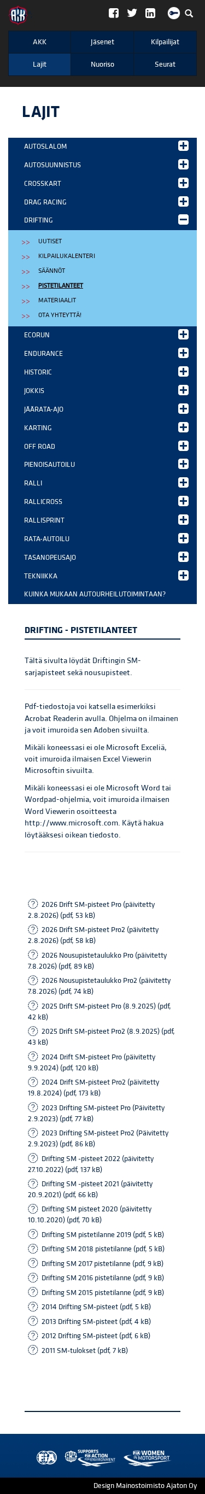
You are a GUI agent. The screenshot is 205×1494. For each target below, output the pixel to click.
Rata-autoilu (46, 539)
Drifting (38, 220)
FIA (44, 1458)
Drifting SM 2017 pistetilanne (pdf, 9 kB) (102, 1264)
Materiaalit (57, 300)
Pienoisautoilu (49, 464)
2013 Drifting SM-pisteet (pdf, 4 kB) (96, 1322)
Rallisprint (44, 520)
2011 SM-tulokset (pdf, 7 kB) (85, 1351)
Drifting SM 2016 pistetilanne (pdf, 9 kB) (103, 1278)
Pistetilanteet (60, 286)
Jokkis (34, 390)
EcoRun (37, 335)
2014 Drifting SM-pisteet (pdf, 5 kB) (96, 1307)
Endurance (43, 353)
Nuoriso (102, 64)
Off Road (39, 446)
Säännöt (51, 271)
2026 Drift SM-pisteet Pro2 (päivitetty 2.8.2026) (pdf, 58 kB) (93, 935)
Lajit (39, 64)
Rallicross (43, 501)
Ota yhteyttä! (59, 315)
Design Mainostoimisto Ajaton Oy (145, 1486)
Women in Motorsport (87, 1458)
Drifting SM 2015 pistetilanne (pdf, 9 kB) (103, 1293)
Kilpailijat (165, 42)
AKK (39, 42)
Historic (38, 372)
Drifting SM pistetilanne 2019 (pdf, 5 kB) (103, 1235)
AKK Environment (66, 1458)
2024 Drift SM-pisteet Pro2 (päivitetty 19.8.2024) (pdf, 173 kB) (93, 1087)
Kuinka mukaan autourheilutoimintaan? (95, 594)
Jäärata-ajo (43, 409)
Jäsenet (102, 42)
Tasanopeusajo (50, 557)
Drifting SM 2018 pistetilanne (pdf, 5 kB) (103, 1249)
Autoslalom (45, 146)
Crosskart (42, 183)
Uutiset (50, 241)
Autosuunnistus (52, 165)
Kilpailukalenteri (66, 256)
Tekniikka (40, 576)
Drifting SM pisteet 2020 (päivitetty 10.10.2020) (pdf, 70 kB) (89, 1214)
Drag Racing (45, 202)
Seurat (165, 64)
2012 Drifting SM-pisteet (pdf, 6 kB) (96, 1336)
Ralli (33, 483)
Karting (38, 428)
